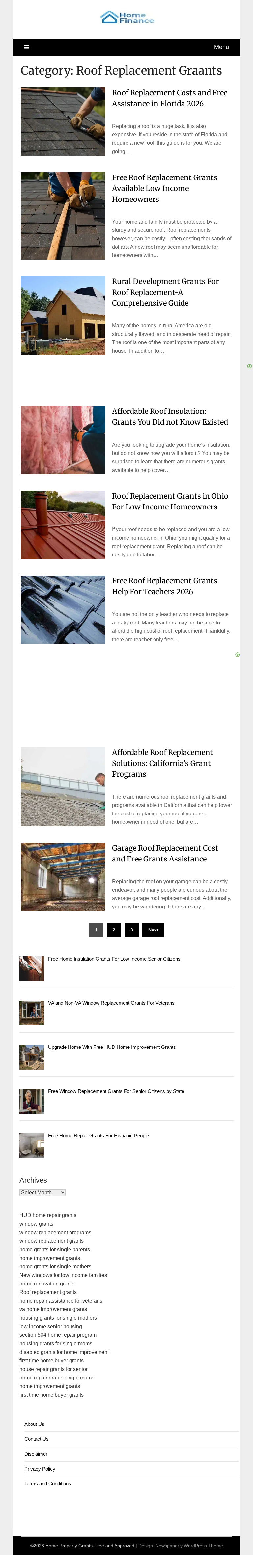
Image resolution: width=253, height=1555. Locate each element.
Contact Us (36, 1439)
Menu (221, 47)
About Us (34, 1424)
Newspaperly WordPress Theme (189, 1545)
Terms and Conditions (47, 1483)
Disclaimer (35, 1454)
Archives (33, 1180)
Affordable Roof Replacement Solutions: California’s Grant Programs (162, 763)
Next (153, 929)
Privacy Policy (39, 1469)
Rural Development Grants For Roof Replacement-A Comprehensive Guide (165, 292)
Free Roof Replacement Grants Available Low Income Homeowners (164, 188)
